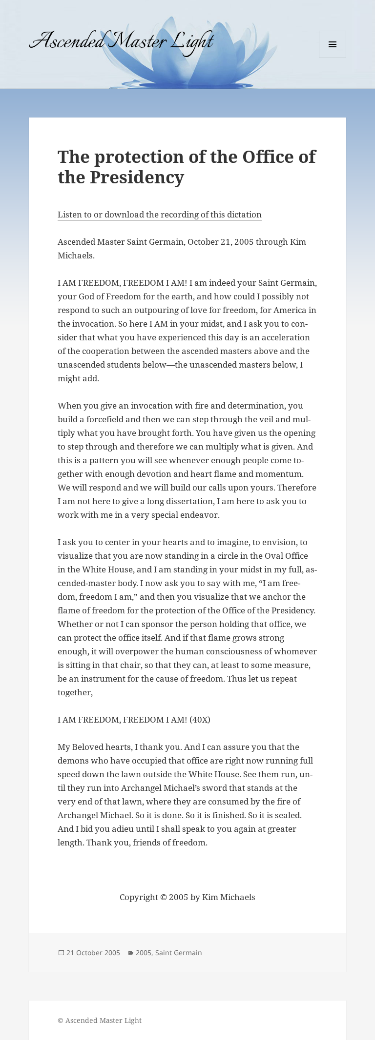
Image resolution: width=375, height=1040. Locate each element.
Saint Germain (178, 952)
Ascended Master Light (120, 42)
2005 (143, 952)
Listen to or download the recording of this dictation (160, 214)
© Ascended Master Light (100, 1020)
